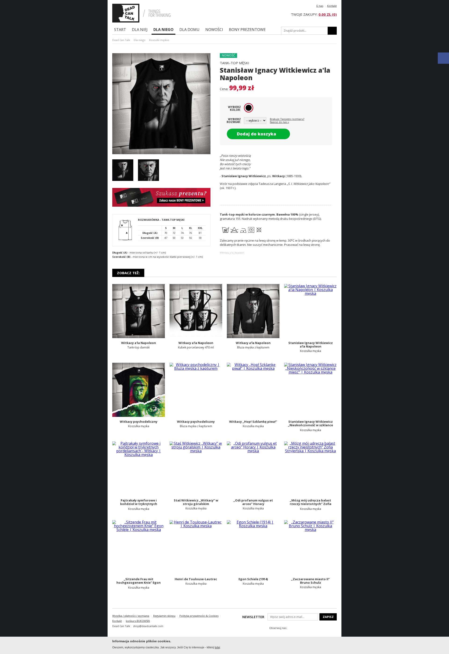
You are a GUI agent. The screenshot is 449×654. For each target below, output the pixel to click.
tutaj (217, 647)
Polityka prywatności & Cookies (198, 615)
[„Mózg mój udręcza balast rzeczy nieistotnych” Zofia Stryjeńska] (310, 468)
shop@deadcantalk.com (148, 626)
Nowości (214, 29)
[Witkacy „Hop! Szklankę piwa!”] (253, 390)
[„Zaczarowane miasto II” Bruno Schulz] (310, 547)
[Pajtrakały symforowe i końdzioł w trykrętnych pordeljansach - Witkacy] (138, 468)
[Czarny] (249, 108)
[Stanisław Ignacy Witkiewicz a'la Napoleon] (310, 311)
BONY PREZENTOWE (247, 29)
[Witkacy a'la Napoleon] (138, 311)
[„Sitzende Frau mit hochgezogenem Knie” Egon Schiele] (138, 547)
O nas (319, 5)
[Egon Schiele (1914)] (253, 547)
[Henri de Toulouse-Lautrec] (196, 547)
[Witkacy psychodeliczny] (138, 390)
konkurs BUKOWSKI (138, 621)
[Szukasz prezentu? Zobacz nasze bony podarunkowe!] (161, 205)
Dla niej (140, 29)
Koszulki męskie (159, 40)
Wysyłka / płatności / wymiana (130, 615)
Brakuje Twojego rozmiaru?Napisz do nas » (287, 120)
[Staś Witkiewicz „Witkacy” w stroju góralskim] (196, 468)
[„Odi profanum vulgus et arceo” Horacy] (253, 468)
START (120, 29)
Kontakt (332, 5)
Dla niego (163, 29)
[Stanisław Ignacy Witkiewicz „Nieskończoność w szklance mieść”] (310, 390)
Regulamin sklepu (164, 615)
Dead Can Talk (121, 40)
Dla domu (189, 29)
